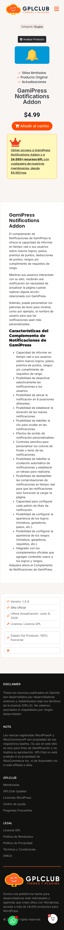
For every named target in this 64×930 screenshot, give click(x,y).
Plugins (38, 26)
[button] (32, 126)
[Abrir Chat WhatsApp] (13, 921)
